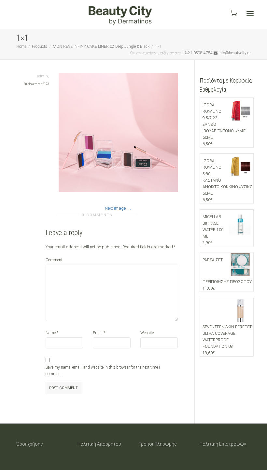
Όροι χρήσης (29, 444)
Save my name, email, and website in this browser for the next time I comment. (103, 370)
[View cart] (233, 13)
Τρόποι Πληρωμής (157, 444)
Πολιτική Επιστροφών (223, 444)
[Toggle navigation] (250, 13)
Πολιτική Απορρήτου (99, 444)
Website (147, 333)
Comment (54, 260)
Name (51, 333)
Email (98, 333)
